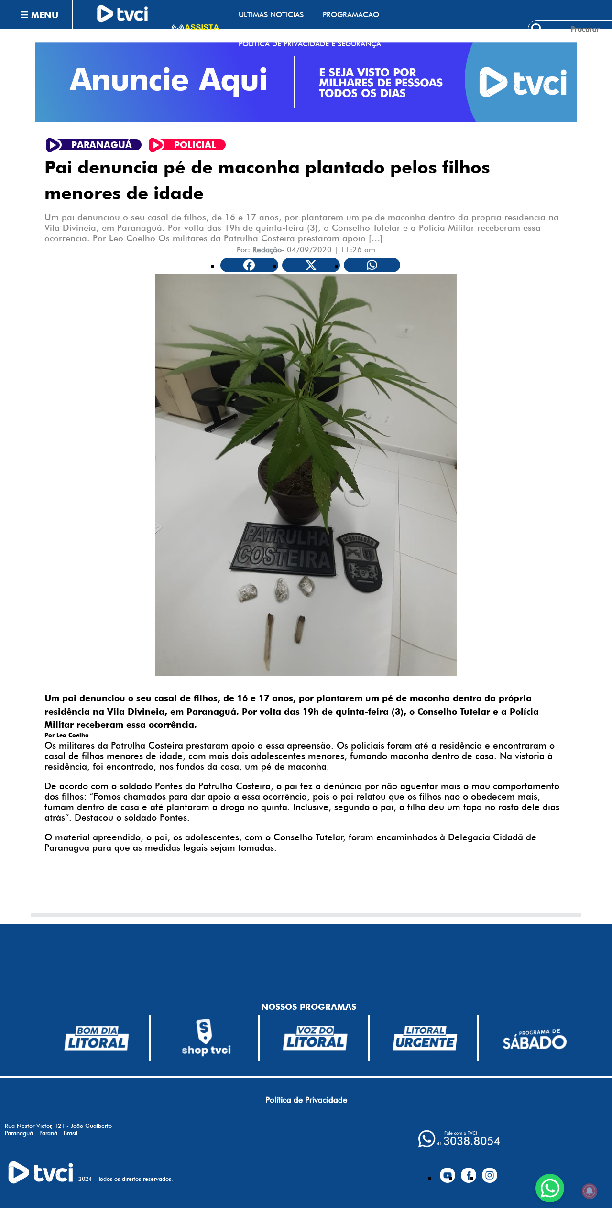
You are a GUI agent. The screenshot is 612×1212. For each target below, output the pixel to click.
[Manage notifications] (589, 1191)
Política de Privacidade (306, 1100)
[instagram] (489, 1171)
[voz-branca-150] (315, 1038)
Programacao (351, 14)
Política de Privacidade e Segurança (310, 43)
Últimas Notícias (271, 14)
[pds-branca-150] (534, 1037)
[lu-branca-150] (425, 1038)
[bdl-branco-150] (96, 1038)
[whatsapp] (459, 1138)
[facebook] (468, 1171)
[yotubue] (447, 1171)
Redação (267, 249)
